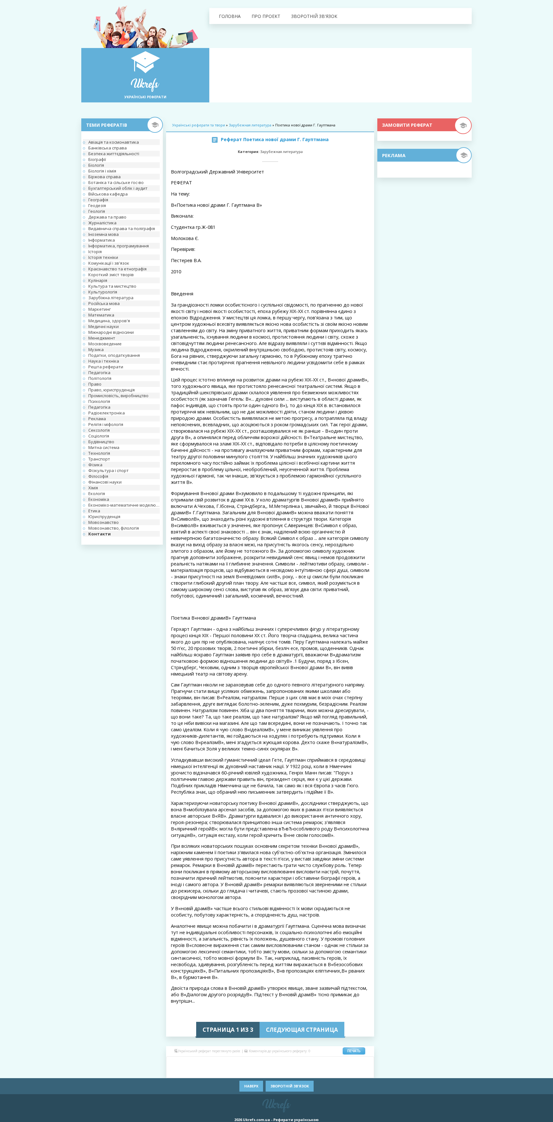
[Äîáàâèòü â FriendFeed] (299, 1062)
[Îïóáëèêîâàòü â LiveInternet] (347, 1062)
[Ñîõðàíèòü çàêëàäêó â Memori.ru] (356, 1062)
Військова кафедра (108, 194)
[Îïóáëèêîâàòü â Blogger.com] (232, 1062)
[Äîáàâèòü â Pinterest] (222, 1072)
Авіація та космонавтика (113, 142)
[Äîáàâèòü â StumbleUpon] (260, 1072)
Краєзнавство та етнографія (117, 269)
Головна (230, 16)
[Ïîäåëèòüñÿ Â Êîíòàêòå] (174, 1062)
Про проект (266, 16)
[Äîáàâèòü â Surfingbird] (270, 1072)
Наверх (251, 1086)
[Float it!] (270, 1062)
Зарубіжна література (110, 298)
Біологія (96, 165)
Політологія (99, 378)
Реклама (97, 418)
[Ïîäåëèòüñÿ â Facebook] (184, 1062)
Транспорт (99, 459)
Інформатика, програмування (118, 246)
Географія (98, 200)
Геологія (96, 211)
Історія (95, 251)
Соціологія (98, 436)
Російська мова (104, 303)
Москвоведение (105, 344)
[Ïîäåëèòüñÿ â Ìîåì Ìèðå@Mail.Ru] (203, 1062)
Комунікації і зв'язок (108, 263)
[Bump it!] (260, 1062)
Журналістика (102, 223)
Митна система (103, 447)
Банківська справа (107, 148)
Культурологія (102, 292)
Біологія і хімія (102, 171)
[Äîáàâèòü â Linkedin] (337, 1062)
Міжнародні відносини (111, 332)
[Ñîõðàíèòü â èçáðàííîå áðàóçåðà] (356, 1072)
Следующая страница (302, 1029)
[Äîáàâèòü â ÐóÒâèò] (251, 1072)
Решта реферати (105, 367)
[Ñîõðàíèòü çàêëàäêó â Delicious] (251, 1062)
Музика (96, 349)
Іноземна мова (103, 234)
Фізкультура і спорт (108, 470)
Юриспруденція (104, 516)
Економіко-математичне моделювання (124, 505)
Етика (94, 511)
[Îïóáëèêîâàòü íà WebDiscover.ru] (308, 1072)
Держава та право (107, 217)
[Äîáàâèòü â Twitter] (299, 1072)
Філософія (98, 476)
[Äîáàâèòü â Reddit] (241, 1072)
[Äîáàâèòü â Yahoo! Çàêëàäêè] (318, 1072)
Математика (101, 315)
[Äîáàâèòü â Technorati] (280, 1072)
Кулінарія (97, 280)
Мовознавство (103, 522)
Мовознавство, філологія (113, 528)
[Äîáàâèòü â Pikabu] (212, 1072)
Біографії (97, 159)
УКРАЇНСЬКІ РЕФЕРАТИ (145, 96)
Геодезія (97, 205)
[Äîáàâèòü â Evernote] (289, 1062)
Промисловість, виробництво (118, 395)
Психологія (99, 401)
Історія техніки (103, 257)
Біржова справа (104, 177)
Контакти (99, 534)
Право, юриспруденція (111, 390)
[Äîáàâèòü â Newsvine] (203, 1072)
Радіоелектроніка (106, 413)
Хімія (93, 488)
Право (94, 384)
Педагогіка (99, 372)
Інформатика (101, 240)
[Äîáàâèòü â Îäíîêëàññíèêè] (193, 1062)
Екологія (96, 493)
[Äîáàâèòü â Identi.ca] (318, 1062)
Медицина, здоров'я (109, 321)
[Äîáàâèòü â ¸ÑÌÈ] (347, 1072)
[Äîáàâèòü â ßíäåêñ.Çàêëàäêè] (328, 1072)
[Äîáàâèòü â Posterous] (232, 1072)
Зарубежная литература (250, 125)
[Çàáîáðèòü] (241, 1062)
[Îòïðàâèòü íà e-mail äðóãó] (366, 1072)
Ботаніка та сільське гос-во (116, 182)
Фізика (95, 465)
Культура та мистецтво (112, 286)
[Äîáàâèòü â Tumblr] (289, 1072)
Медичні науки (103, 326)
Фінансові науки (105, 482)
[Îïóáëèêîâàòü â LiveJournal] (212, 1062)
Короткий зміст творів (111, 274)
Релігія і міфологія (105, 424)
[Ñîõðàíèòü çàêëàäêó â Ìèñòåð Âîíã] (366, 1062)
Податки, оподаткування (114, 355)
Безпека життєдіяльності (113, 153)
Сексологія (99, 430)
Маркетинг (99, 309)
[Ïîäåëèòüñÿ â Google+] (222, 1062)
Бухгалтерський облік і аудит (118, 188)
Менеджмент (101, 338)
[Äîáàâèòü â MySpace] (193, 1072)
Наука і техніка (103, 361)
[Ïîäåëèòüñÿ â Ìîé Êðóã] (184, 1072)
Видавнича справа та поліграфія (121, 228)
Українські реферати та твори (198, 125)
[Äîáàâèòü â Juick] (328, 1062)
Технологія (99, 453)
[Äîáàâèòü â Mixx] (174, 1072)
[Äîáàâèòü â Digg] (280, 1062)
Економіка (98, 499)
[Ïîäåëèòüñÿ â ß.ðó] (337, 1072)
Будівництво (101, 442)
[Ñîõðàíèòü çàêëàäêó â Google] (308, 1062)
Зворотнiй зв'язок (314, 16)
